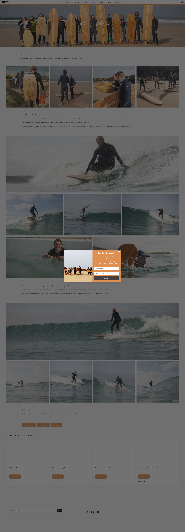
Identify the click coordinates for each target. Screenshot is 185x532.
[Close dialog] (119, 251)
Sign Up (106, 278)
